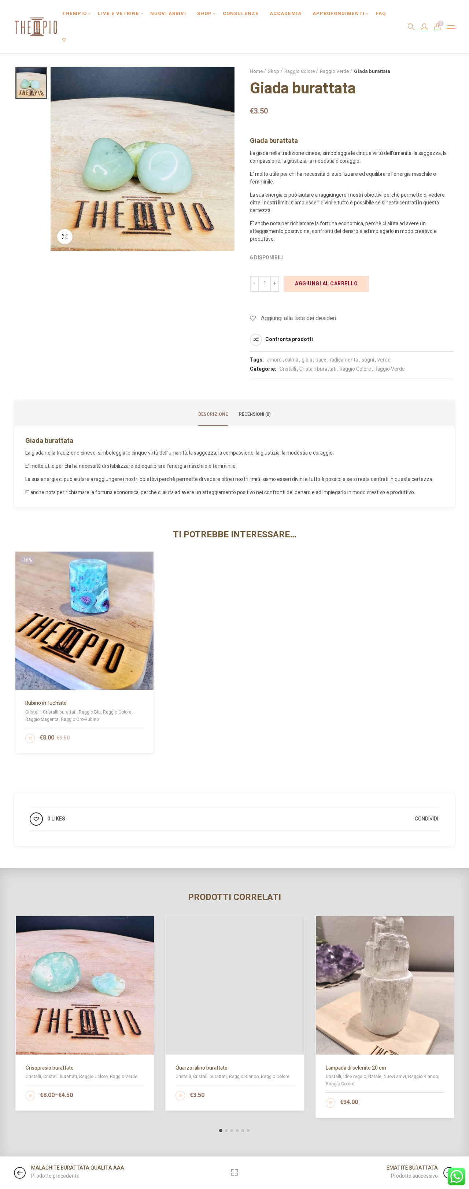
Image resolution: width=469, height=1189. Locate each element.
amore (274, 360)
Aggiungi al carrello (326, 284)
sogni (368, 360)
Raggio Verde (334, 71)
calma (291, 360)
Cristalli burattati (317, 369)
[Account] (424, 26)
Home (256, 71)
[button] (220, 1130)
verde (384, 360)
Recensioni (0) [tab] (255, 414)
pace (320, 360)
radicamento (344, 360)
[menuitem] (74, 13)
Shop (273, 71)
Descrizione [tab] (213, 414)
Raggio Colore (299, 71)
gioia (307, 360)
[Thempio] (36, 27)
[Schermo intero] (65, 236)
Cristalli (288, 369)
